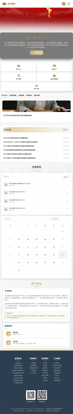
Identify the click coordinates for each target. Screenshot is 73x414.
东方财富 (45, 373)
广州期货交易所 (18, 383)
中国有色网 (57, 368)
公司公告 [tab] (4, 95)
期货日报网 (45, 375)
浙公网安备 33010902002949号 (35, 410)
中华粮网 (33, 370)
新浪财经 (45, 368)
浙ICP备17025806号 (18, 410)
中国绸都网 (57, 380)
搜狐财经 (45, 370)
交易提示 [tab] (29, 95)
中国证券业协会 (18, 368)
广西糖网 (33, 363)
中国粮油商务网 (33, 368)
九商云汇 (57, 375)
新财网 (45, 378)
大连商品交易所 (18, 378)
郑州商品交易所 (18, 380)
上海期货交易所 (18, 375)
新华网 (45, 363)
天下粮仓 (33, 373)
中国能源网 (57, 373)
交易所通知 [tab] (13, 95)
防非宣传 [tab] (37, 95)
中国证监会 (18, 363)
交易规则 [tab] (21, 95)
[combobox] (61, 218)
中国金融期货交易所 (18, 373)
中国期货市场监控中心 (18, 370)
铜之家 (57, 378)
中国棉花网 (33, 365)
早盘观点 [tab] (6, 176)
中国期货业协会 (18, 365)
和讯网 (45, 365)
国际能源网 (57, 370)
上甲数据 (45, 380)
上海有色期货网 (57, 365)
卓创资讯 (57, 363)
